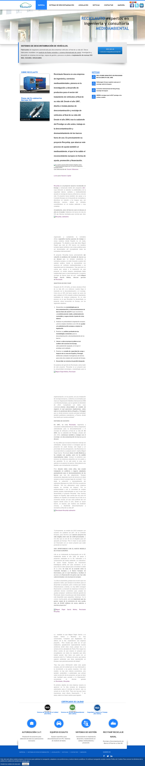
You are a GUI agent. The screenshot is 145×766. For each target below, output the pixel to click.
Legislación (83, 5)
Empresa (41, 5)
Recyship (57, 186)
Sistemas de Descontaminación (61, 5)
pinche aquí (25, 761)
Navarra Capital (66, 176)
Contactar (108, 5)
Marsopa (121, 5)
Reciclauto (59, 279)
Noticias (96, 5)
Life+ (83, 188)
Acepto (25, 764)
